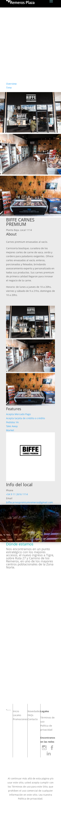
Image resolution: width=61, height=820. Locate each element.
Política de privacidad (30, 798)
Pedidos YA (12, 422)
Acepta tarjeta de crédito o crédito (25, 418)
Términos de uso (21, 786)
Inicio (16, 711)
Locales (17, 715)
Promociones (20, 719)
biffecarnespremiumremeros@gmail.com (29, 502)
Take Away (12, 426)
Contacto (33, 719)
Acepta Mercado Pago (18, 414)
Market (10, 430)
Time (9, 87)
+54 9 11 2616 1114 (17, 494)
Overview (11, 83)
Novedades (34, 711)
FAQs (30, 715)
